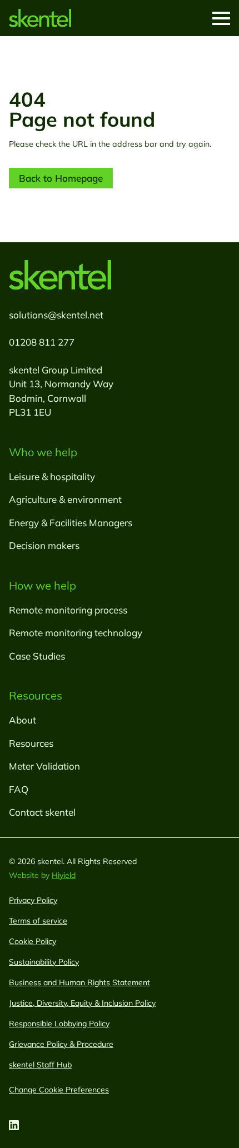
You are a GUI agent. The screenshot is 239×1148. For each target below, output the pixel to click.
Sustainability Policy (44, 962)
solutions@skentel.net (56, 315)
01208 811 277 (41, 342)
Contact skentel (42, 812)
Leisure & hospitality (52, 476)
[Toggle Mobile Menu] (221, 18)
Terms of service (38, 921)
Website (25, 875)
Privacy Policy (33, 900)
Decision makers (44, 545)
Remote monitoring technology (75, 632)
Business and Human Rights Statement (79, 982)
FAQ (18, 789)
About (22, 720)
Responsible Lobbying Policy (59, 1024)
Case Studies (37, 656)
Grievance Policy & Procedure (61, 1044)
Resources (31, 743)
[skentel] (40, 18)
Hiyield (64, 875)
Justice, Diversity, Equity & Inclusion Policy (82, 1003)
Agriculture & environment (65, 499)
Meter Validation (44, 766)
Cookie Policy (32, 941)
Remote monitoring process (68, 610)
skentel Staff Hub (40, 1065)
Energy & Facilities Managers (70, 522)
